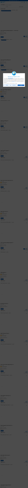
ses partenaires (10, 78)
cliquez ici (13, 81)
